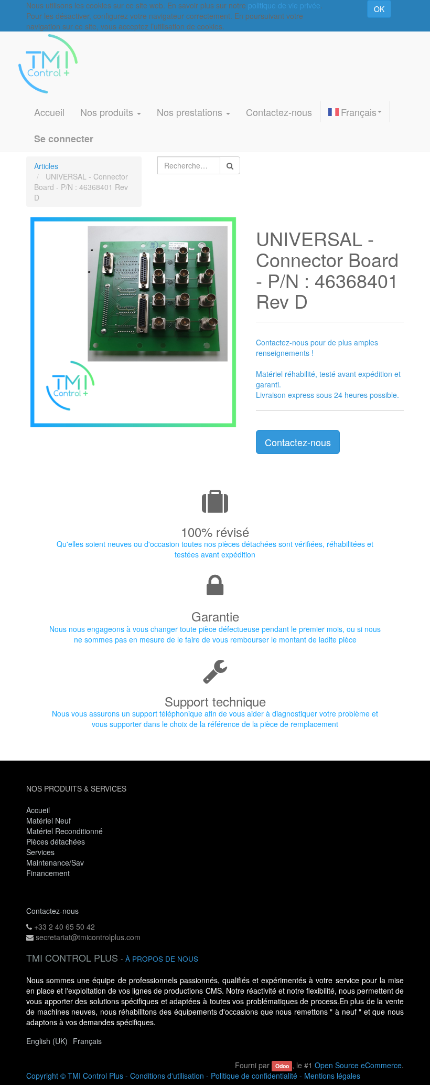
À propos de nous (161, 959)
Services (41, 852)
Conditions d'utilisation (167, 1075)
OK (379, 9)
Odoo (282, 1066)
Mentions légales (332, 1075)
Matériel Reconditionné (64, 831)
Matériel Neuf (48, 820)
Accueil (38, 810)
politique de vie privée (284, 5)
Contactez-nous (298, 442)
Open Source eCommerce (358, 1065)
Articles (46, 166)
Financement (48, 873)
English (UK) (47, 1041)
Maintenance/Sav (55, 862)
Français (359, 112)
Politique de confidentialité (254, 1075)
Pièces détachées (55, 841)
